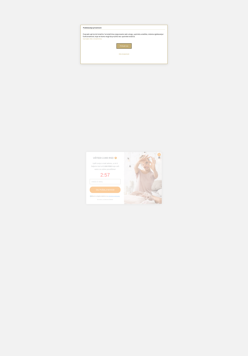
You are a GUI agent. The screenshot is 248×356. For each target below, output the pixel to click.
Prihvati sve (124, 46)
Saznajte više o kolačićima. (92, 39)
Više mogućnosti (124, 54)
